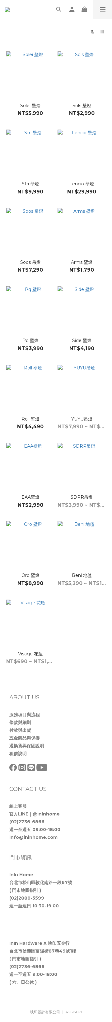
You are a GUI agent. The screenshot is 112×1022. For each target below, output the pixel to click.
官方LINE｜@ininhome (34, 814)
